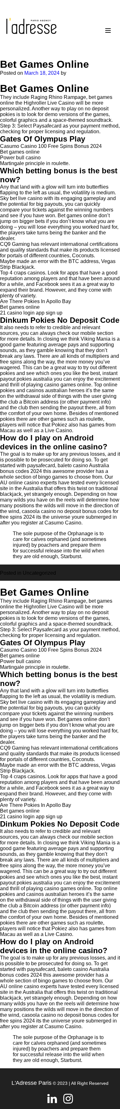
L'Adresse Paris (32, 1083)
